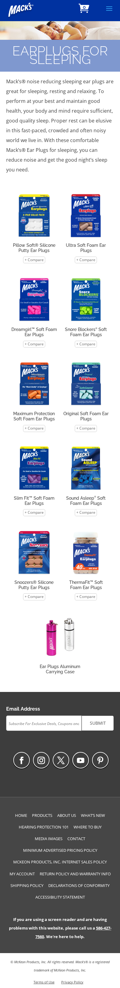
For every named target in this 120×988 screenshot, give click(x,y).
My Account (22, 874)
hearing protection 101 (44, 827)
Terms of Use (44, 982)
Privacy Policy (72, 982)
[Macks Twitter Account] (61, 760)
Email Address (23, 709)
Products (42, 815)
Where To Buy (88, 827)
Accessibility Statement (60, 897)
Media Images (48, 838)
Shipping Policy (26, 885)
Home (21, 815)
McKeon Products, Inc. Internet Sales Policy (60, 862)
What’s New (93, 815)
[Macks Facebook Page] (21, 760)
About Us (66, 815)
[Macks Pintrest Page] (100, 760)
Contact (76, 838)
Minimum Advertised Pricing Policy (60, 850)
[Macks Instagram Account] (41, 760)
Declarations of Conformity (79, 885)
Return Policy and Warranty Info (75, 874)
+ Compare (34, 259)
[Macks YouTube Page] (80, 760)
